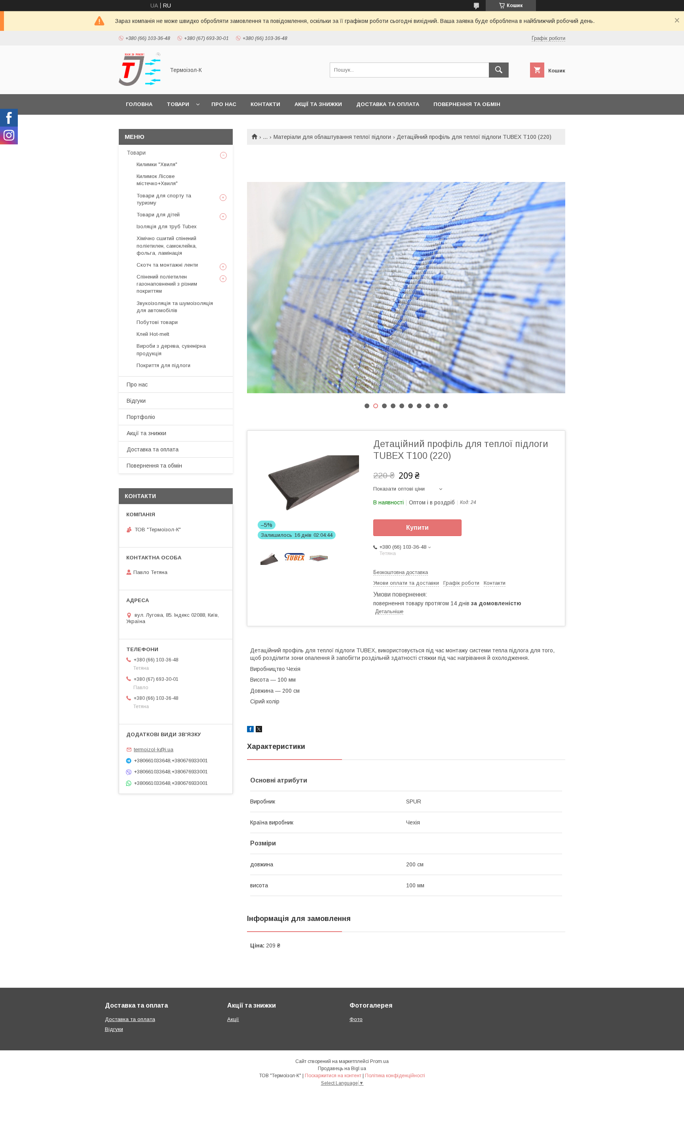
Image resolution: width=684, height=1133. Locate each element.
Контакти (265, 104)
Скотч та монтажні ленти (167, 265)
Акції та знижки (318, 104)
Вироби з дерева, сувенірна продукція (171, 349)
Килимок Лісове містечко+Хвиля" (157, 179)
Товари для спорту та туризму (164, 199)
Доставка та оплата (387, 104)
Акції (233, 1019)
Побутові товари (157, 322)
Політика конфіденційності (395, 1075)
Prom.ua (379, 1061)
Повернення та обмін (466, 104)
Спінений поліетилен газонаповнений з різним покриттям (167, 284)
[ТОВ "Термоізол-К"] (139, 84)
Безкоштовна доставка (400, 572)
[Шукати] (499, 70)
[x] (259, 730)
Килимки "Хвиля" (157, 164)
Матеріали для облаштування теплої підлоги (332, 137)
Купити (417, 527)
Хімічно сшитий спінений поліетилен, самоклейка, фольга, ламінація (167, 245)
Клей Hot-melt (153, 334)
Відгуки (136, 401)
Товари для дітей (158, 215)
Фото (356, 1019)
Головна (139, 104)
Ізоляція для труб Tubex (167, 226)
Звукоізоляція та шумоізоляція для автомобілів (175, 306)
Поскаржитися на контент (333, 1075)
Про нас (223, 104)
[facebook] (250, 730)
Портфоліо (141, 417)
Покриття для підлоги (163, 365)
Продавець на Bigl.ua (342, 1068)
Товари (178, 104)
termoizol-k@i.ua (153, 749)
